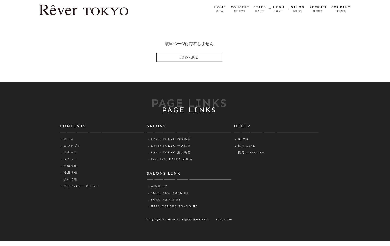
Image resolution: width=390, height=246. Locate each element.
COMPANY (341, 8)
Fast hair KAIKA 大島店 (172, 159)
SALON (298, 8)
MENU (278, 8)
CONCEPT (240, 8)
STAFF (260, 8)
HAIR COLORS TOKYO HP (174, 206)
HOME (220, 8)
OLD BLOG (224, 219)
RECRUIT (318, 8)
